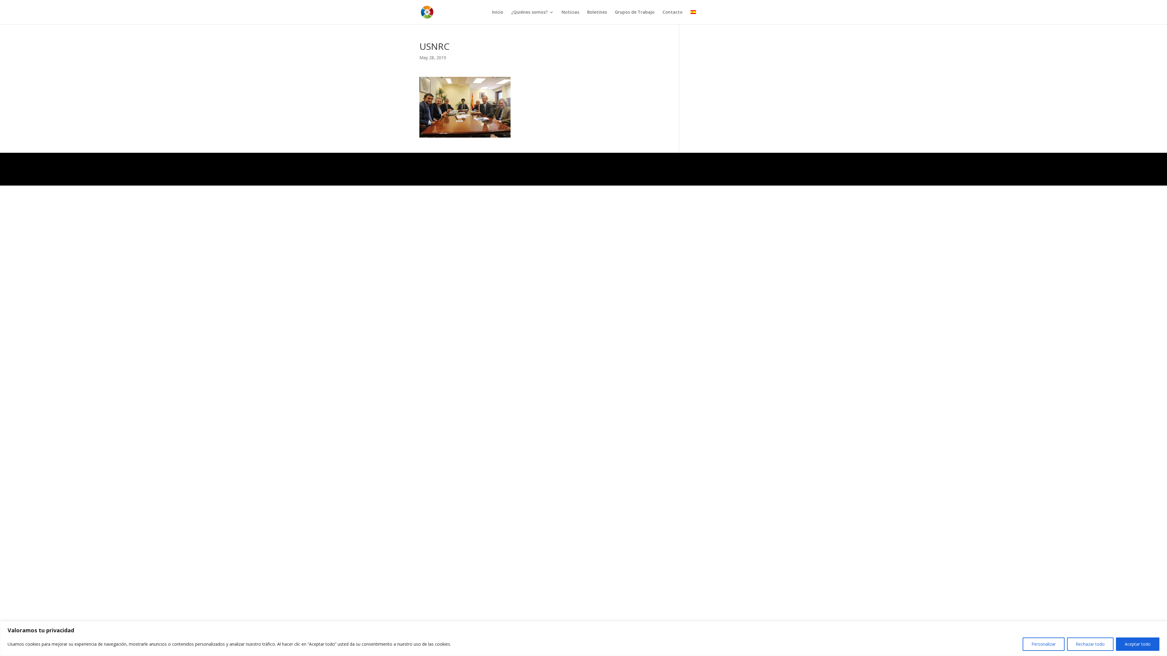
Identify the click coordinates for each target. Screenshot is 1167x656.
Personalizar (1043, 644)
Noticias (570, 12)
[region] (583, 638)
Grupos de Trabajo (635, 12)
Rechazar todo (1090, 644)
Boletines (597, 12)
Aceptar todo (1138, 644)
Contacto (673, 12)
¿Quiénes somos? (529, 12)
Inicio (497, 12)
